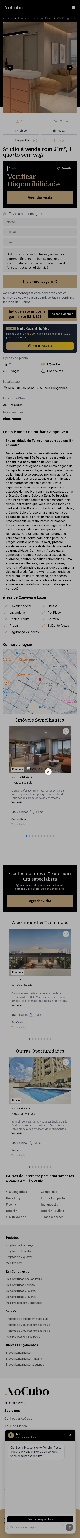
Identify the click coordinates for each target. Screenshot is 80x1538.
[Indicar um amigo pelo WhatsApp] (40, 769)
